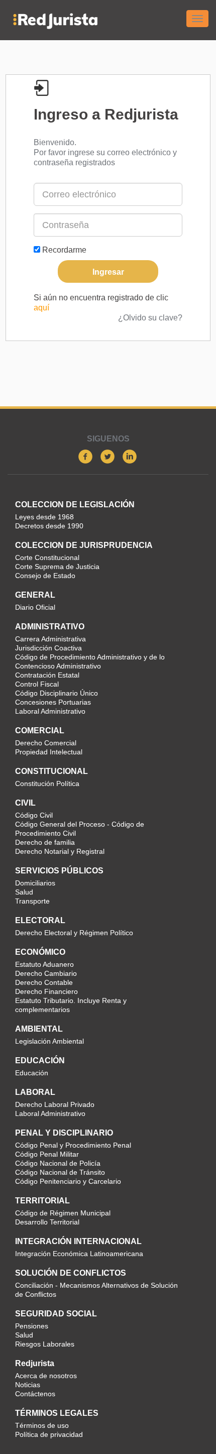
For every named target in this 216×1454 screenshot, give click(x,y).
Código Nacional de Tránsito (60, 1172)
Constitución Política (47, 783)
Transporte (32, 901)
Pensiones (31, 1326)
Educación (31, 1073)
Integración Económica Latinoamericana (79, 1254)
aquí (41, 307)
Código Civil (34, 815)
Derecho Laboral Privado (54, 1104)
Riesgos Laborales (44, 1344)
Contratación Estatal (47, 675)
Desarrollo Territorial (47, 1222)
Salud (24, 892)
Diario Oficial (35, 607)
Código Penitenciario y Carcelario (68, 1181)
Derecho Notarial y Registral (59, 851)
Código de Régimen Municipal (63, 1213)
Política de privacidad (49, 1434)
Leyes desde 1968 (44, 517)
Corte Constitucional (47, 557)
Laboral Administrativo (50, 711)
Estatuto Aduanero (44, 964)
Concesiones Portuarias (53, 702)
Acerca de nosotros (46, 1376)
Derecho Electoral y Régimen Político (74, 933)
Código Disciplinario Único (56, 693)
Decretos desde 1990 (49, 526)
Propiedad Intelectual (48, 752)
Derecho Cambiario (46, 973)
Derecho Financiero (46, 991)
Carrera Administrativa (50, 639)
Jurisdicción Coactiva (48, 648)
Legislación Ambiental (49, 1041)
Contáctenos (35, 1394)
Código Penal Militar (47, 1154)
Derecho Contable (44, 982)
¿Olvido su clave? (150, 317)
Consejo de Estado (45, 576)
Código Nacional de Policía (57, 1163)
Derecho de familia (45, 842)
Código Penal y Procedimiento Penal (73, 1145)
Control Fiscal (37, 684)
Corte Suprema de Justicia (57, 567)
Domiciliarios (35, 883)
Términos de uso (42, 1425)
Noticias (27, 1385)
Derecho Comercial (45, 743)
